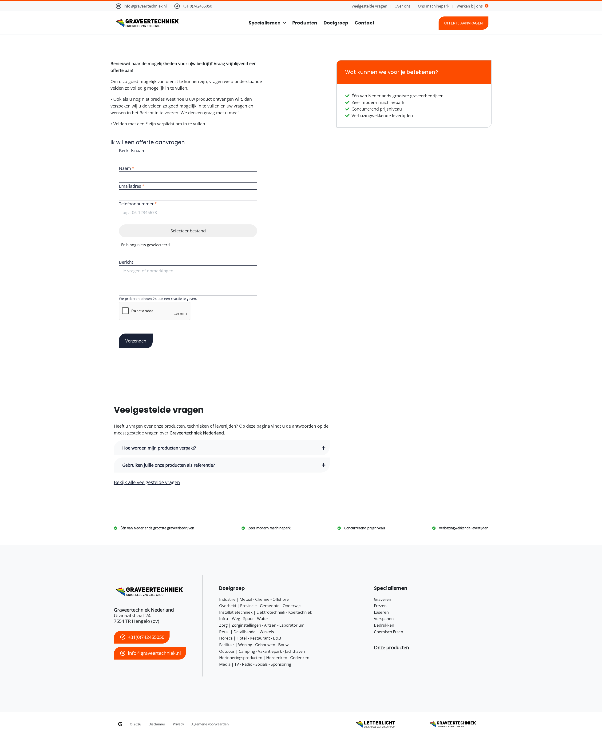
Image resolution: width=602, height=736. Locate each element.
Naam (125, 168)
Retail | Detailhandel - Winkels (246, 631)
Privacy (178, 724)
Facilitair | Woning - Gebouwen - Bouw (254, 644)
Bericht (126, 262)
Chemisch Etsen (388, 631)
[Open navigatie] (283, 23)
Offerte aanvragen (463, 23)
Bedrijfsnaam (132, 150)
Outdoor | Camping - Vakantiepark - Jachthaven (262, 651)
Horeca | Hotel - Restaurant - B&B (250, 638)
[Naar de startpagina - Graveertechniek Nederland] (146, 23)
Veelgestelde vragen (369, 6)
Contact (365, 23)
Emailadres (130, 186)
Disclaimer (157, 724)
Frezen (380, 605)
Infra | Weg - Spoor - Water (243, 618)
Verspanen (384, 618)
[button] (391, 647)
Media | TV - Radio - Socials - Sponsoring (255, 664)
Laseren (381, 612)
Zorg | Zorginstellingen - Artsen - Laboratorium (262, 625)
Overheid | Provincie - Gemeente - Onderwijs (260, 605)
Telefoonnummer (136, 204)
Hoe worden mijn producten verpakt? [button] (159, 448)
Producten (304, 23)
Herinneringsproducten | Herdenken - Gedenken (264, 657)
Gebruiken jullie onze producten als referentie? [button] (168, 465)
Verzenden (135, 341)
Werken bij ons (471, 6)
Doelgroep (336, 23)
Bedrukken (384, 625)
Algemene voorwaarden (210, 724)
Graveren (382, 599)
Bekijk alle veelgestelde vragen (147, 482)
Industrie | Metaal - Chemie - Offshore (254, 599)
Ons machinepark (433, 6)
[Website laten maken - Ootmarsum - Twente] (120, 724)
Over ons (403, 6)
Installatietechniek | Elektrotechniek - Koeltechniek (265, 612)
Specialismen (265, 23)
